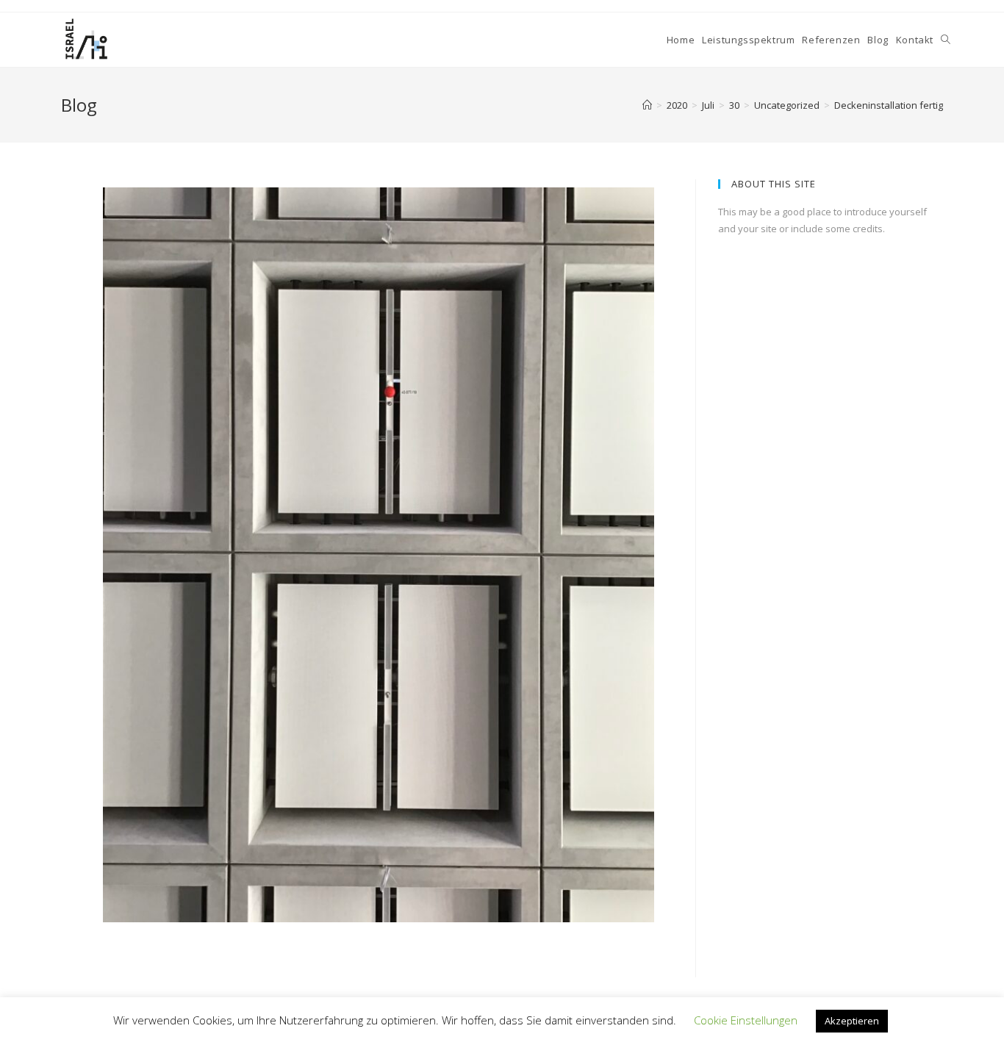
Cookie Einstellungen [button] (745, 1020)
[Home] (647, 105)
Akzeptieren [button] (852, 1020)
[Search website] (945, 39)
